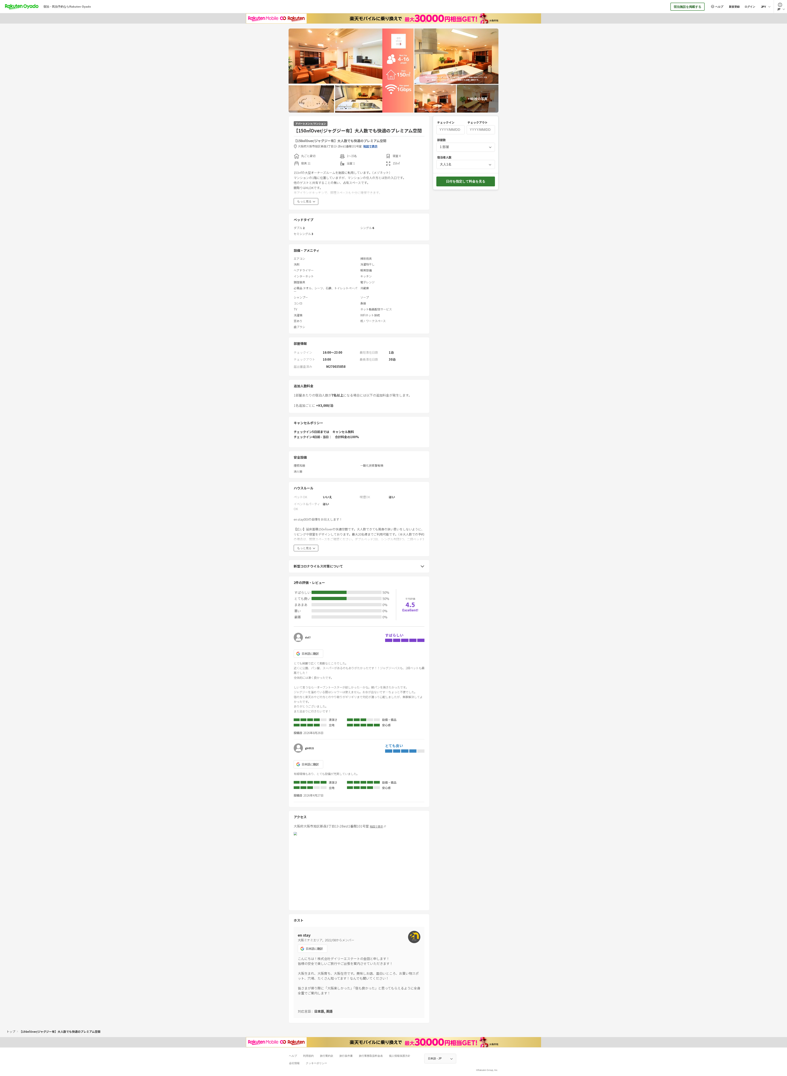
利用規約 (308, 1055)
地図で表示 (370, 146)
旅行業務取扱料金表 (371, 1055)
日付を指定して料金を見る (465, 181)
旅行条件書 (346, 1055)
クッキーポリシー (316, 1063)
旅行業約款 (326, 1055)
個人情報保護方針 (399, 1055)
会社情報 (294, 1063)
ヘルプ (293, 1055)
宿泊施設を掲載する (687, 6)
